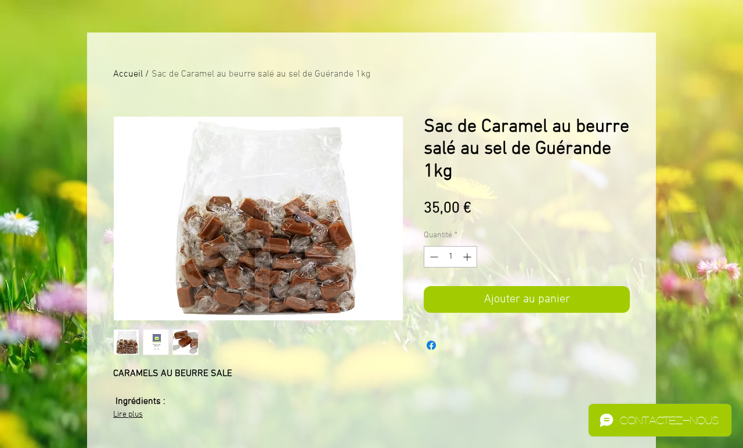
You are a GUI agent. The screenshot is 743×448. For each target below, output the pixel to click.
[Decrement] (432, 257)
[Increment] (468, 257)
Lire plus (128, 415)
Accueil (128, 74)
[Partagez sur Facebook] (431, 345)
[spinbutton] (450, 257)
